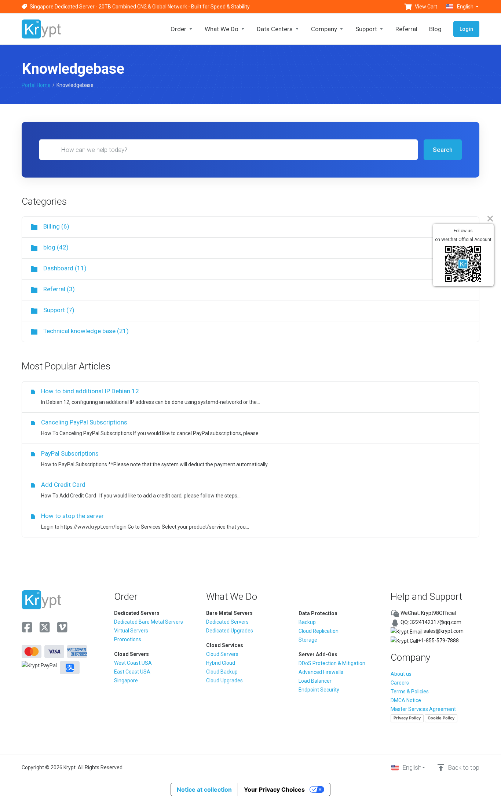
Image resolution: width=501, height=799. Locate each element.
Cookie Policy (441, 717)
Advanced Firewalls (321, 672)
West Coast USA (133, 663)
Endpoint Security (319, 690)
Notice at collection (204, 789)
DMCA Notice (406, 700)
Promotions (127, 639)
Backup (307, 622)
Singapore (126, 680)
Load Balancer (315, 681)
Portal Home (36, 85)
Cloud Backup (222, 672)
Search (443, 149)
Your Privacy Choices (274, 789)
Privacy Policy (407, 717)
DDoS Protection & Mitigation (332, 663)
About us (401, 674)
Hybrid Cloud (220, 663)
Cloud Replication (319, 631)
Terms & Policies (410, 691)
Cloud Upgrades (224, 680)
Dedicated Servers (227, 622)
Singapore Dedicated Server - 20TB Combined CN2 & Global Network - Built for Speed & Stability (140, 7)
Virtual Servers (131, 631)
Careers (400, 683)
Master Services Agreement (423, 709)
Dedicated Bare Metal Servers (148, 622)
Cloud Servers (222, 654)
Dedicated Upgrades (229, 631)
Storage (308, 640)
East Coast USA (132, 672)
